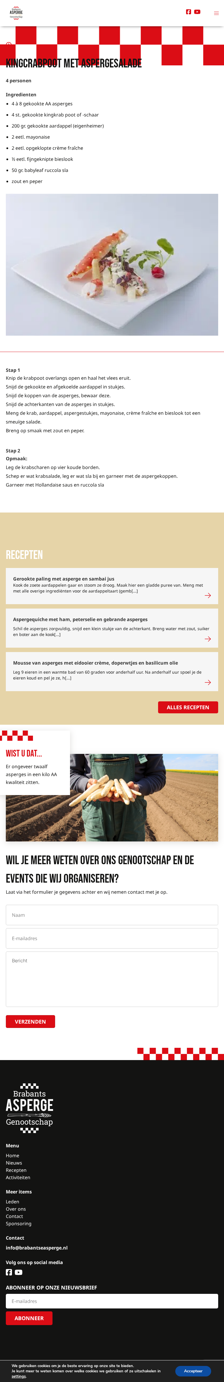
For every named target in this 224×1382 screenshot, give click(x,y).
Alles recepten (188, 707)
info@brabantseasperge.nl (37, 1248)
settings (19, 1376)
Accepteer (193, 1371)
